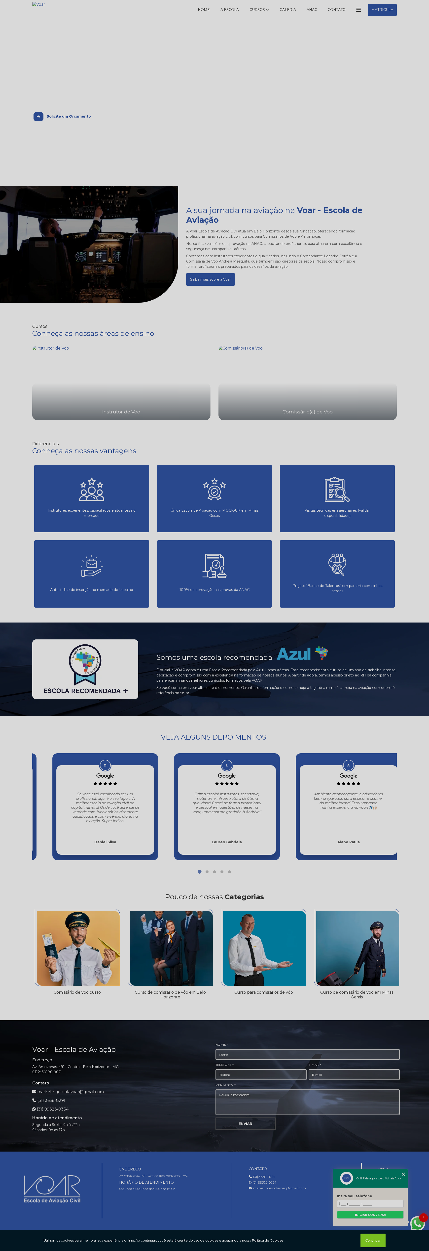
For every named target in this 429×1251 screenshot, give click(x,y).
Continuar (373, 1240)
